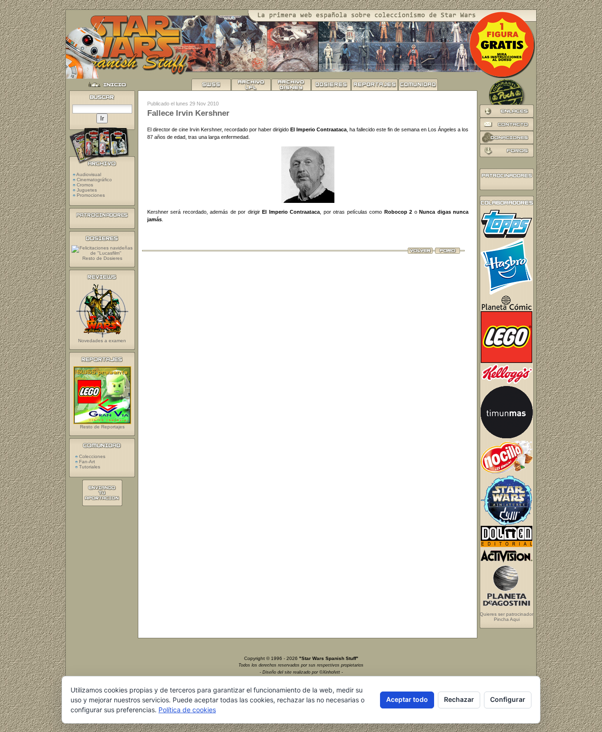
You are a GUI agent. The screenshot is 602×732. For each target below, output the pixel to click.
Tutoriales (89, 466)
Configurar (507, 699)
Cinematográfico (94, 179)
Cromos (85, 184)
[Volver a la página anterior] (420, 252)
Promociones (91, 195)
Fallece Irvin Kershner (188, 113)
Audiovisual (88, 174)
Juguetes (87, 190)
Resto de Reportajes (102, 426)
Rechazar (459, 699)
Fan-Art (86, 461)
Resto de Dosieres (102, 258)
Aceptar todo (407, 699)
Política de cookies (187, 710)
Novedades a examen (102, 340)
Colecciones (91, 456)
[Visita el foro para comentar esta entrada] (447, 252)
